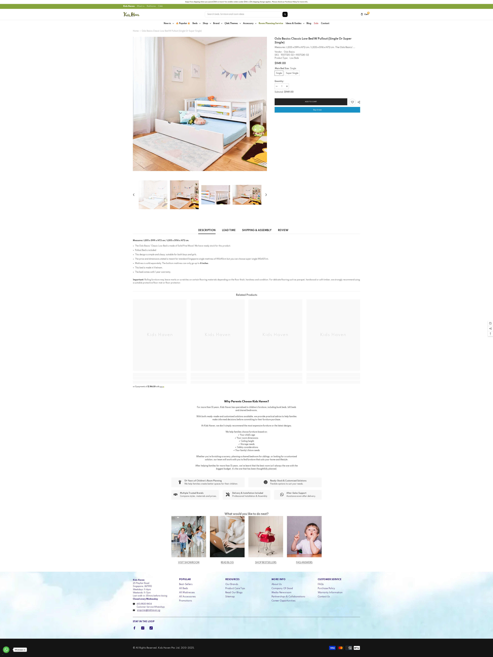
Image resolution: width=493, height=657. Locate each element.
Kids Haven (129, 6)
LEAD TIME (229, 230)
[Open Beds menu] (199, 23)
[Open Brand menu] (221, 23)
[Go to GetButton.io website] (6, 654)
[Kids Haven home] (131, 14)
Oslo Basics (289, 52)
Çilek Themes (231, 23)
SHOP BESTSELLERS (265, 562)
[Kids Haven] (188, 536)
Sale (316, 23)
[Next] (266, 195)
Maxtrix (140, 6)
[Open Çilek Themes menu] (240, 23)
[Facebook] (134, 628)
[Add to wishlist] (352, 102)
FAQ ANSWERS (304, 562)
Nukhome (151, 6)
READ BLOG (227, 562)
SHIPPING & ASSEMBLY (257, 230)
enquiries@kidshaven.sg (148, 610)
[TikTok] (151, 628)
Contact (325, 23)
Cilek (160, 6)
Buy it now (317, 110)
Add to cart (311, 102)
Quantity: (279, 81)
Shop (205, 23)
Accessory (248, 23)
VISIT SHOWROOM (189, 562)
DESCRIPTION (207, 230)
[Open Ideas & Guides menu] (303, 23)
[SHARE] (358, 102)
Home (136, 31)
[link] (160, 378)
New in (167, 23)
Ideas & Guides (293, 23)
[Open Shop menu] (210, 23)
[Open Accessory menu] (255, 23)
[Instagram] (143, 628)
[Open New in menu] (173, 23)
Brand (216, 23)
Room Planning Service (271, 23)
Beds (195, 23)
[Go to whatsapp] (6, 649)
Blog (309, 23)
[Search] (285, 14)
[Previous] (134, 195)
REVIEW (283, 230)
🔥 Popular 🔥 (183, 23)
